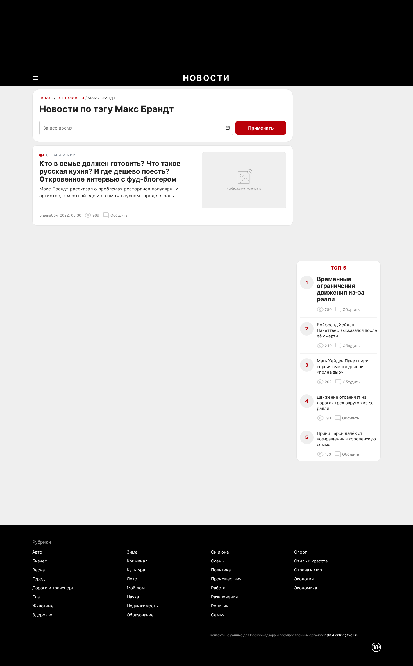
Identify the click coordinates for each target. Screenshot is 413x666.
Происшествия (226, 579)
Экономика (305, 588)
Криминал (137, 561)
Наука (133, 597)
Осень (217, 561)
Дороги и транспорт (53, 588)
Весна (38, 570)
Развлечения (224, 597)
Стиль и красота (311, 561)
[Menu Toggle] (35, 78)
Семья (217, 614)
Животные (43, 605)
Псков (46, 98)
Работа (218, 588)
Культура (136, 570)
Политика (221, 570)
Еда (36, 597)
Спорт (300, 552)
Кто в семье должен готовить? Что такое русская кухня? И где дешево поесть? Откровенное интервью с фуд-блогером (109, 171)
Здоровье (42, 614)
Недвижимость (142, 605)
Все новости (70, 98)
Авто (37, 552)
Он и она (220, 552)
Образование (140, 614)
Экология (304, 579)
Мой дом (136, 588)
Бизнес (39, 561)
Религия (219, 605)
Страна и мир (308, 570)
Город (38, 579)
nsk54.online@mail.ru (341, 635)
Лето (132, 579)
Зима (132, 552)
